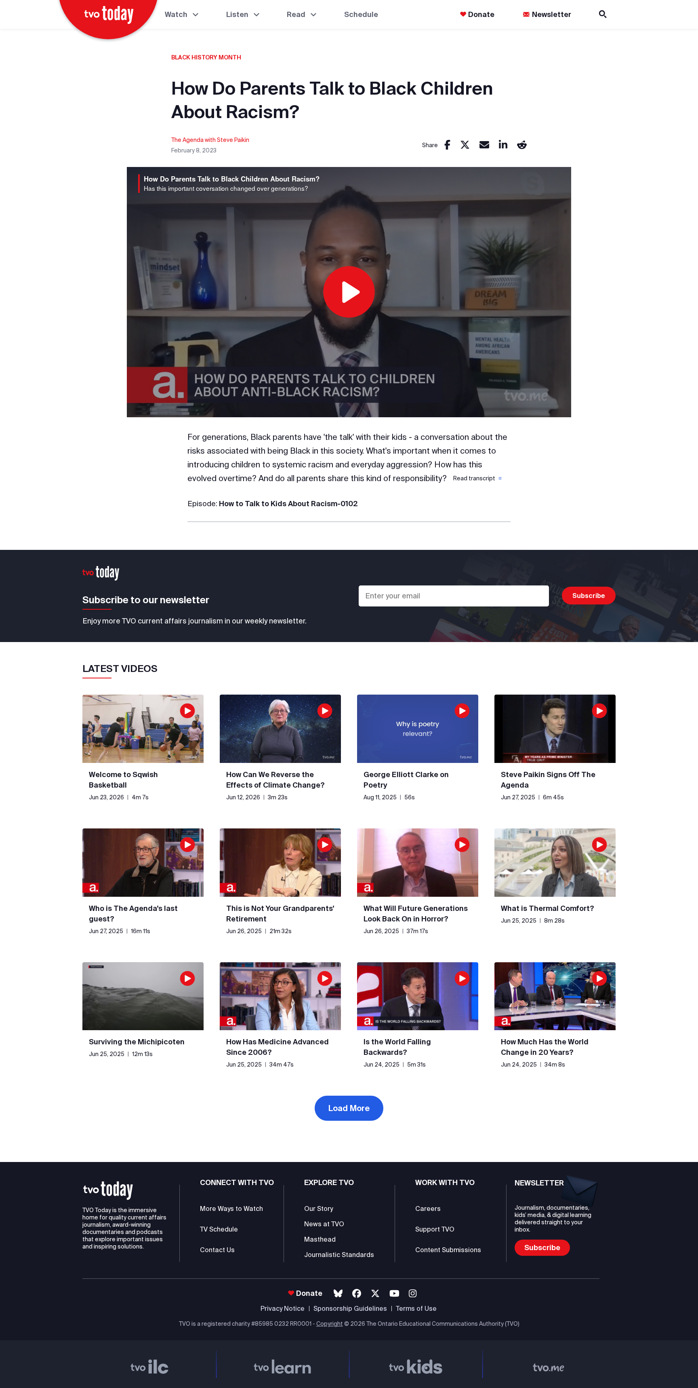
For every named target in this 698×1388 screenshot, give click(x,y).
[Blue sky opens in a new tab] (338, 1293)
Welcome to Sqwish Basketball (123, 779)
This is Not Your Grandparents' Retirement (280, 913)
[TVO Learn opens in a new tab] (282, 1364)
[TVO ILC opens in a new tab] (149, 1364)
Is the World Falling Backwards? (397, 1046)
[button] (476, 478)
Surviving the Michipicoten (137, 1041)
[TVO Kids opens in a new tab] (415, 1364)
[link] (447, 145)
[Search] (603, 14)
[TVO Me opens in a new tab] (549, 1364)
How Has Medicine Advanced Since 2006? (277, 1046)
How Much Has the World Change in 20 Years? (545, 1046)
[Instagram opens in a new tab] (412, 1293)
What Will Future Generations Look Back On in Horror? (416, 913)
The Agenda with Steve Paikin (210, 140)
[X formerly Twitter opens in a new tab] (375, 1293)
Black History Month (206, 57)
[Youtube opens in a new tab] (394, 1293)
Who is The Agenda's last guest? (133, 913)
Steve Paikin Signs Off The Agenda (548, 779)
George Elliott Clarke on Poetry (406, 779)
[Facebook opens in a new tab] (356, 1293)
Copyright (329, 1323)
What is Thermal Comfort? (547, 908)
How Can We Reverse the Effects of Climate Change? (275, 779)
